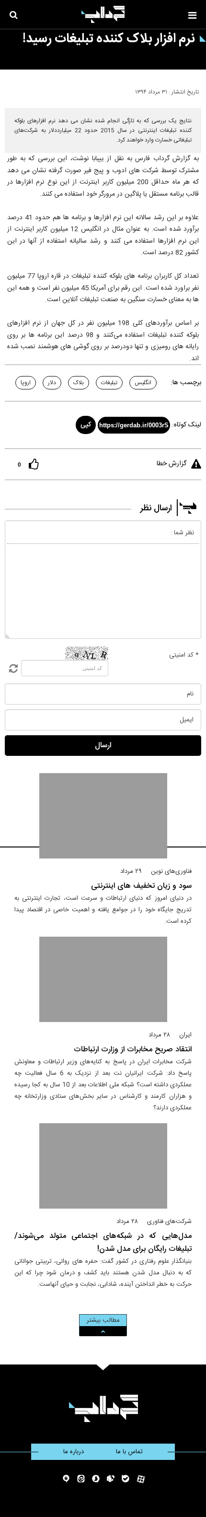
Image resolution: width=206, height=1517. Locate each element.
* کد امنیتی (184, 655)
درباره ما (73, 1451)
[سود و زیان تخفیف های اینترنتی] (103, 815)
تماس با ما (129, 1451)
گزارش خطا (171, 464)
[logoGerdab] (103, 1408)
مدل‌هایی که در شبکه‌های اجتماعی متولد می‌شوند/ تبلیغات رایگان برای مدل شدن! (103, 1243)
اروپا (26, 383)
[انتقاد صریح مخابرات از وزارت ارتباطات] (103, 979)
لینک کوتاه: (186, 425)
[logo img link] (103, 14)
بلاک (78, 383)
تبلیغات (109, 383)
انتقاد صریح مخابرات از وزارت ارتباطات (133, 1049)
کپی (85, 425)
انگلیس (143, 383)
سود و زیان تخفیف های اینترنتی (141, 886)
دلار (52, 383)
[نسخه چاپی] (11, 90)
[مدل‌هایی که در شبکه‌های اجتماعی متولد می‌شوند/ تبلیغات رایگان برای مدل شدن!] (103, 1166)
